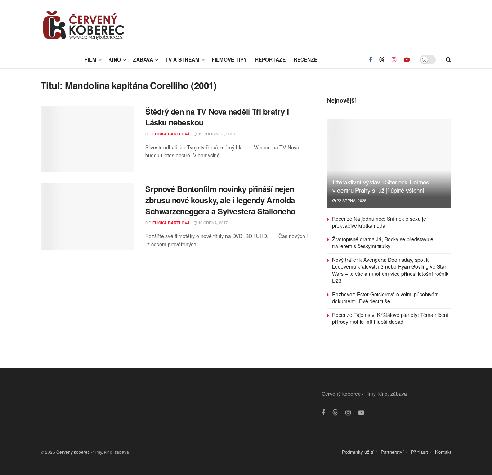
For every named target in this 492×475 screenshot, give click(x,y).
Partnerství (392, 451)
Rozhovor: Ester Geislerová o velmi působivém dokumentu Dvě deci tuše (385, 298)
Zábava (143, 59)
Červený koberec (73, 452)
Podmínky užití (358, 451)
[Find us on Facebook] (370, 59)
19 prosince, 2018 (216, 133)
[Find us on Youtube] (407, 59)
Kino (114, 59)
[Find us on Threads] (381, 59)
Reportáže (270, 59)
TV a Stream (182, 59)
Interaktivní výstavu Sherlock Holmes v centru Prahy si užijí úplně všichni (380, 186)
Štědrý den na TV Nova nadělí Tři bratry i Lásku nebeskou (217, 117)
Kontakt (443, 451)
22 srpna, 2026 (351, 200)
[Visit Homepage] (84, 25)
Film (90, 59)
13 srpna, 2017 (212, 222)
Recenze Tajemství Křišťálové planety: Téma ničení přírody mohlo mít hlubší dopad (390, 318)
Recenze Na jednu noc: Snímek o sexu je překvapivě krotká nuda (379, 222)
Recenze (305, 59)
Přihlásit (419, 451)
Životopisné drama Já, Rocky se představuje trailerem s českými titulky (382, 243)
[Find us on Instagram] (394, 59)
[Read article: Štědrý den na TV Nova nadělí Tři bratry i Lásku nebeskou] (87, 139)
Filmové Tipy (229, 59)
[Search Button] (448, 59)
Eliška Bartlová (171, 133)
